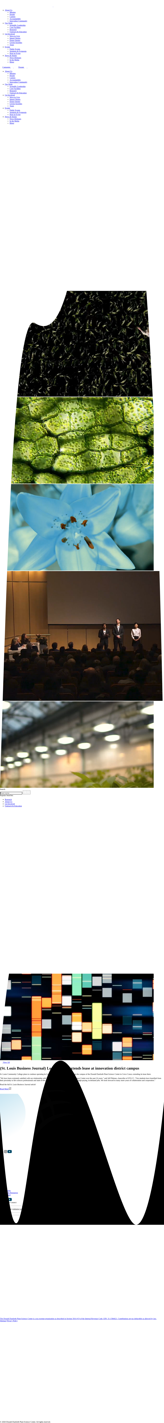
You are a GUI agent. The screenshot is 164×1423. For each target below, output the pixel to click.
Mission (13, 12)
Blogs (12, 62)
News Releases (15, 58)
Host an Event (15, 53)
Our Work (8, 23)
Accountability (15, 19)
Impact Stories (15, 38)
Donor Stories (15, 40)
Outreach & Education (18, 32)
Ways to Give (15, 36)
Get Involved (10, 34)
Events (7, 47)
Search (2, 789)
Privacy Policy (12, 1321)
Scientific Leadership (18, 25)
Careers (12, 17)
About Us (8, 10)
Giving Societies (16, 43)
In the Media (14, 60)
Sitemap (3, 1321)
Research (13, 30)
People (12, 14)
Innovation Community (18, 21)
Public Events (15, 49)
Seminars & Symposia (18, 51)
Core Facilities (15, 27)
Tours (12, 45)
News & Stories (11, 56)
